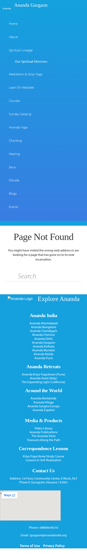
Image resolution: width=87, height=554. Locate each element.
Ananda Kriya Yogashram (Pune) (43, 374)
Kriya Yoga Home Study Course (43, 456)
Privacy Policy (54, 545)
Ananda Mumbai (43, 350)
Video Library (44, 428)
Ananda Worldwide (43, 398)
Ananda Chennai (43, 335)
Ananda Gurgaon (31, 5)
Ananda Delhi (43, 339)
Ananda (7, 8)
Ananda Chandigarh (43, 331)
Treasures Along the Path (43, 440)
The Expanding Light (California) (43, 382)
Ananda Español (44, 410)
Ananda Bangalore (43, 327)
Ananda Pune (43, 358)
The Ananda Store (44, 436)
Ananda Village (43, 402)
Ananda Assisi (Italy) (43, 378)
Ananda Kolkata (43, 346)
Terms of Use (30, 545)
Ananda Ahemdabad (44, 323)
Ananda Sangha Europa (43, 406)
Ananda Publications (44, 432)
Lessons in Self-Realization (43, 460)
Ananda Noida (43, 354)
